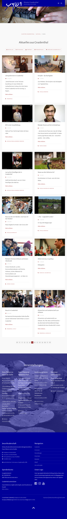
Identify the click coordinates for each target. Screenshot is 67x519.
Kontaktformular (7, 459)
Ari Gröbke (32, 499)
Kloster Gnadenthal (31, 3)
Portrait (29, 49)
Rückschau (20, 49)
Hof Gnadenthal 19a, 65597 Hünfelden (11, 456)
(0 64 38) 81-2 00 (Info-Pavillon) (10, 454)
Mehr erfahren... (5, 489)
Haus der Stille (48, 272)
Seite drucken (62, 497)
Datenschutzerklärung (54, 497)
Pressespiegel (40, 49)
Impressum (45, 497)
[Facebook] (36, 483)
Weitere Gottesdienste (57, 391)
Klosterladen (37, 456)
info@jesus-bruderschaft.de (10, 452)
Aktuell (38, 34)
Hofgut (14, 328)
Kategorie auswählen (53, 49)
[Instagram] (39, 483)
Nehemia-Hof (46, 188)
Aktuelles (10, 49)
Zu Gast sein (37, 450)
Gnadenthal (37, 447)
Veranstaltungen (38, 453)
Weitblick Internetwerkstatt (19, 499)
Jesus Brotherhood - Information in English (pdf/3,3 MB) (15, 462)
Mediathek (46, 91)
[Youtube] (43, 483)
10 (45, 342)
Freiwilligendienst (15, 141)
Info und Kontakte (38, 465)
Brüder (44, 145)
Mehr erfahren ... (9, 94)
